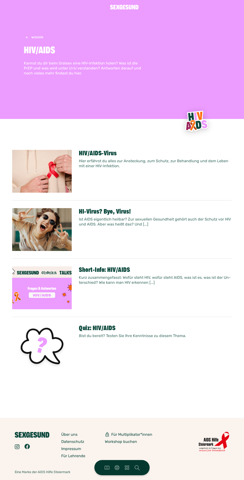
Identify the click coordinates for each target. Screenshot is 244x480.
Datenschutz (72, 441)
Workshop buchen (121, 441)
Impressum (71, 448)
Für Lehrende (73, 456)
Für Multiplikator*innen (131, 434)
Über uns (69, 434)
